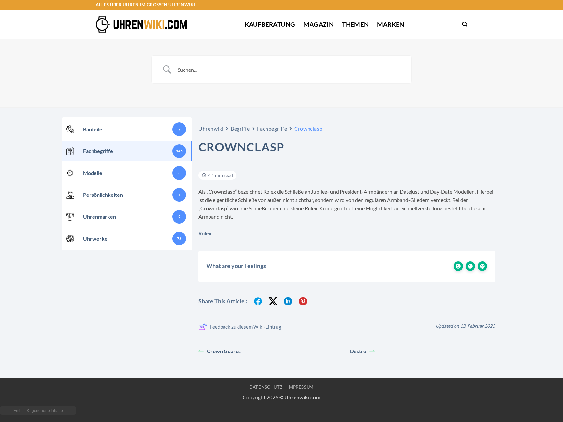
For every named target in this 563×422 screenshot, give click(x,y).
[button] (464, 24)
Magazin (318, 24)
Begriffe (240, 128)
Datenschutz (265, 387)
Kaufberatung (270, 24)
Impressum (300, 387)
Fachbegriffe (272, 128)
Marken (390, 24)
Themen (355, 24)
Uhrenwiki (211, 128)
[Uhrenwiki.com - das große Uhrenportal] (141, 24)
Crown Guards (224, 351)
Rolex (205, 233)
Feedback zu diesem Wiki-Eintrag (245, 327)
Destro (358, 351)
